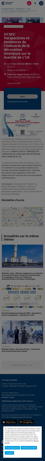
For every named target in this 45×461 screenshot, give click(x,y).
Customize (9, 453)
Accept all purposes (12, 448)
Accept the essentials (29, 448)
